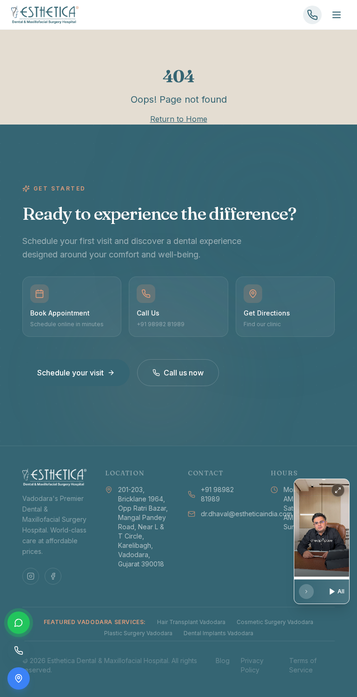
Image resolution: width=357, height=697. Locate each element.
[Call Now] (18, 650)
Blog (223, 660)
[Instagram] (30, 576)
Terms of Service (303, 665)
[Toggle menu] (336, 15)
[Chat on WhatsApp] (18, 623)
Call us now (184, 372)
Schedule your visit (70, 372)
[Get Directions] (18, 678)
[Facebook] (53, 576)
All (340, 591)
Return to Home (178, 119)
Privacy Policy (252, 665)
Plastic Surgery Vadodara (138, 633)
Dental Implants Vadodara (218, 633)
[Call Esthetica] (312, 15)
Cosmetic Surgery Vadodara (275, 621)
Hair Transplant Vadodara (191, 621)
